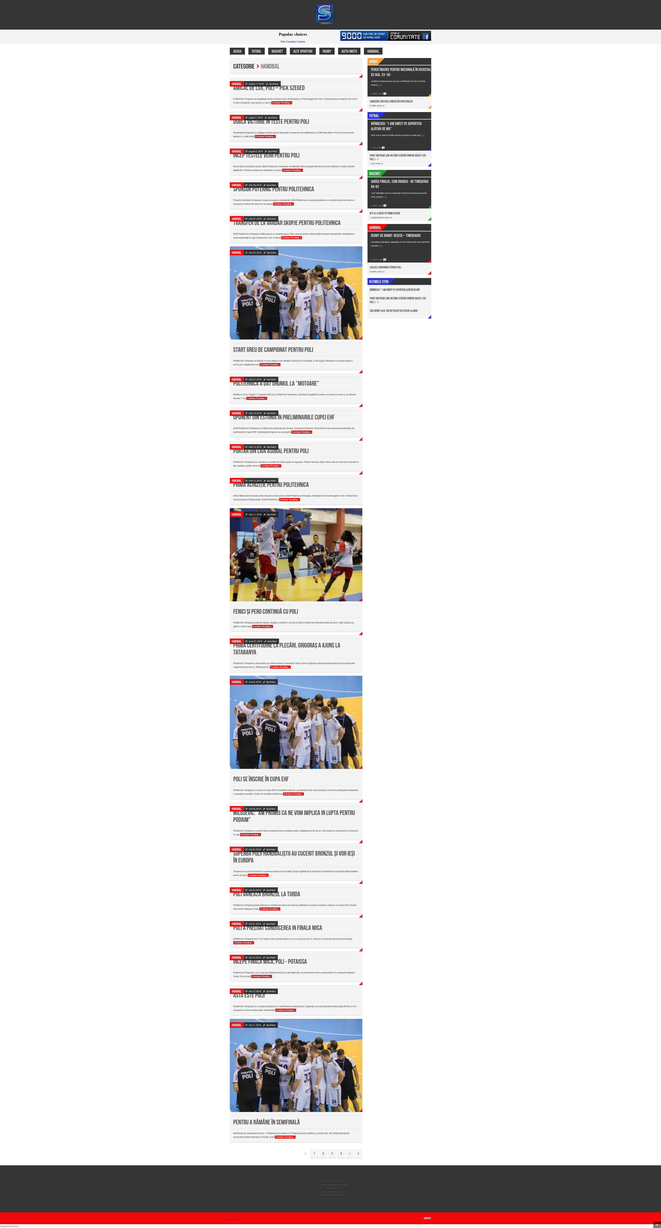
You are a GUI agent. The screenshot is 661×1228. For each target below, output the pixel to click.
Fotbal (256, 51)
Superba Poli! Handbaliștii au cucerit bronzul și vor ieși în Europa (294, 857)
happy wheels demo (9, 1226)
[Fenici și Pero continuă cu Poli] (296, 554)
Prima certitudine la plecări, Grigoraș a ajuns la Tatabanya (286, 648)
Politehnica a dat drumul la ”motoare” (276, 384)
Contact (427, 1218)
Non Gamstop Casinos (332, 1181)
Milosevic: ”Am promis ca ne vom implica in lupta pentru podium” (294, 816)
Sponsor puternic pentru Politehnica (273, 189)
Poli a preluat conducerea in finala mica (277, 928)
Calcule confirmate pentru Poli (385, 267)
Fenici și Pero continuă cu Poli (265, 612)
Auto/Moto (349, 51)
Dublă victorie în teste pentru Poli (271, 122)
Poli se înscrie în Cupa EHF (261, 779)
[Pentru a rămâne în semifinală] (296, 1065)
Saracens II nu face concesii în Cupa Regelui (391, 101)
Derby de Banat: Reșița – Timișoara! (396, 235)
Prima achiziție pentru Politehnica (271, 485)
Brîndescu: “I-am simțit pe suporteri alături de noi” (395, 290)
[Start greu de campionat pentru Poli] (296, 292)
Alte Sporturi (302, 51)
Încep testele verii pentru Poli (266, 155)
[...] (379, 84)
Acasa (237, 51)
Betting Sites (333, 1188)
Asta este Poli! (249, 995)
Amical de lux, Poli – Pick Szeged (269, 88)
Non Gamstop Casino (333, 1191)
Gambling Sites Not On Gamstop (333, 1184)
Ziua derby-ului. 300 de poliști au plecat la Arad (394, 311)
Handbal (373, 51)
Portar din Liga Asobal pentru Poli (271, 451)
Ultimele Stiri (379, 281)
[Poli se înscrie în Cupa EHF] (296, 722)
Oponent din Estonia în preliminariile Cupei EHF (283, 417)
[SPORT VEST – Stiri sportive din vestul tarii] (330, 14)
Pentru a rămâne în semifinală (266, 1122)
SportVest (273, 83)
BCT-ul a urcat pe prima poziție (385, 213)
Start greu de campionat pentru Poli (273, 350)
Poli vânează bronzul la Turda (266, 894)
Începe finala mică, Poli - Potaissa (270, 962)
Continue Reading (281, 102)
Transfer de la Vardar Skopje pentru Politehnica (287, 223)
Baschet (277, 51)
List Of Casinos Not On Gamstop (333, 1194)
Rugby (327, 51)
